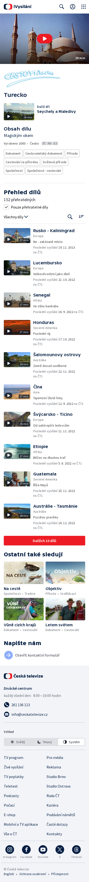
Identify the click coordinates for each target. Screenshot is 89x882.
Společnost (14, 170)
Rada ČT (53, 795)
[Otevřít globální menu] (83, 6)
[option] (18, 742)
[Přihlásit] (72, 6)
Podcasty (11, 795)
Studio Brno (56, 776)
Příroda (72, 153)
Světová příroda (54, 162)
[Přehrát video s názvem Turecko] (44, 38)
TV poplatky (13, 776)
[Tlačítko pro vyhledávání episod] (70, 217)
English (9, 874)
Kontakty (54, 833)
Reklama (54, 767)
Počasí (9, 805)
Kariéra (52, 805)
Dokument (13, 153)
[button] (44, 39)
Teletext (11, 786)
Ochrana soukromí (32, 874)
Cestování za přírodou (22, 162)
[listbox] (44, 742)
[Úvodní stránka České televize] (24, 676)
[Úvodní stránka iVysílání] (18, 7)
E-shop (9, 814)
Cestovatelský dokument (43, 153)
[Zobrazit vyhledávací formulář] (61, 6)
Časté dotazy (57, 824)
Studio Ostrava (58, 786)
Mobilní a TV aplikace (21, 824)
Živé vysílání (13, 767)
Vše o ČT (10, 833)
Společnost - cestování (44, 170)
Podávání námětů (61, 814)
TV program (13, 757)
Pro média (55, 757)
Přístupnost (59, 874)
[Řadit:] (81, 216)
